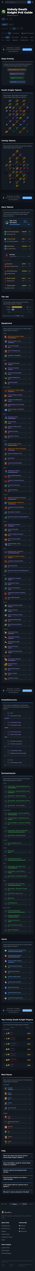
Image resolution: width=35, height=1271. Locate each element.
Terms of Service (11, 1265)
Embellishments (24, 40)
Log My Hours (5, 1247)
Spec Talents (24, 37)
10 (10, 28)
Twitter (23, 1228)
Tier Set (8, 40)
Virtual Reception (6, 1253)
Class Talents (14, 37)
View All (31, 1204)
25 (14, 28)
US (7, 19)
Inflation (3, 1231)
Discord (23, 1225)
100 (21, 28)
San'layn (17, 33)
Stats (7, 37)
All (3, 19)
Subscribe (24, 1231)
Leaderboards (5, 1225)
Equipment (15, 40)
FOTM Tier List (5, 1228)
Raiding (11, 24)
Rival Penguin (5, 1250)
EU (10, 19)
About (3, 1240)
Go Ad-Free (28, 49)
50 (17, 28)
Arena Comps (5, 1234)
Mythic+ (5, 24)
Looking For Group (6, 1237)
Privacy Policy (3, 1265)
